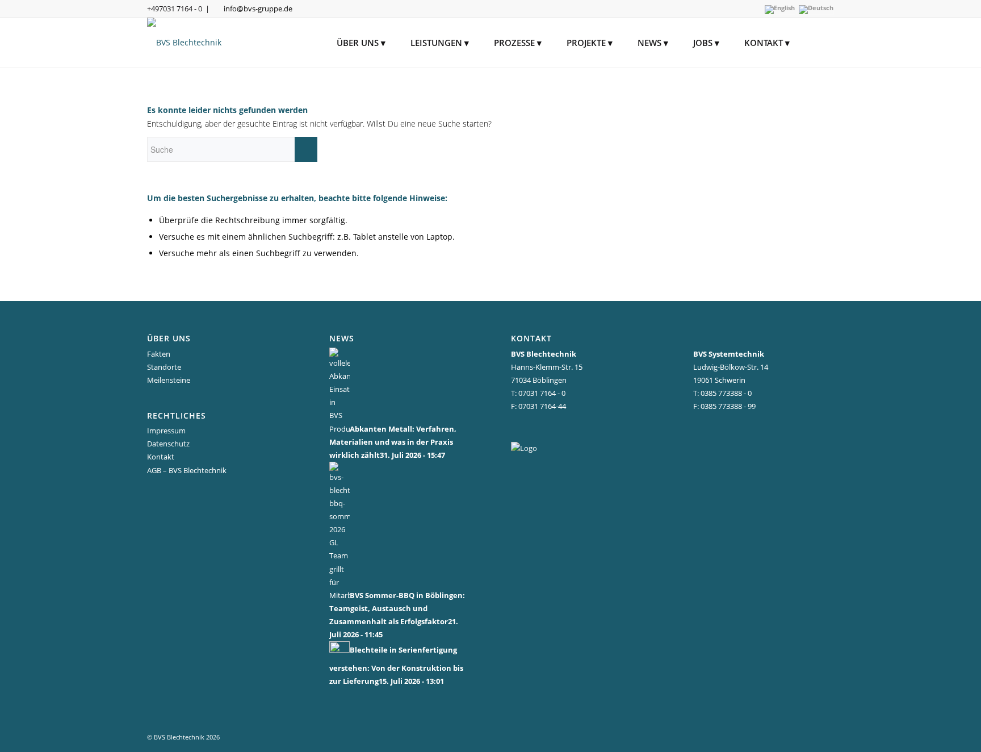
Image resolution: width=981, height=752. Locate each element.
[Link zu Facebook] (513, 427)
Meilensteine (168, 380)
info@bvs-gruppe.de (258, 8)
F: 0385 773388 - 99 (724, 406)
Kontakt (160, 457)
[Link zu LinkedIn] (581, 427)
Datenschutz (168, 443)
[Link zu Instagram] (530, 427)
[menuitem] (361, 43)
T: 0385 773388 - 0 (722, 393)
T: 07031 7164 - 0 (538, 393)
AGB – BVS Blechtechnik (187, 470)
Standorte (164, 367)
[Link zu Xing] (564, 427)
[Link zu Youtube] (547, 427)
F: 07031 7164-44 (538, 406)
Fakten (158, 354)
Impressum (166, 430)
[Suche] (818, 43)
